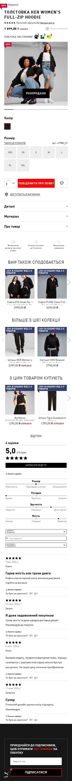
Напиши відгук (47, 23)
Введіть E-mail (19, 761)
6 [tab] (54, 109)
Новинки (13, 4)
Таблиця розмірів (14, 143)
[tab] (36, 206)
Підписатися (36, 772)
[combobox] (36, 531)
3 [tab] (26, 109)
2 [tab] (17, 109)
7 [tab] (63, 109)
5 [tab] (45, 109)
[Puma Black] (7, 126)
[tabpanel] (36, 74)
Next (68, 282)
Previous (3, 282)
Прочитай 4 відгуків (26, 23)
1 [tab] (8, 109)
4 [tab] (35, 109)
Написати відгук (36, 465)
